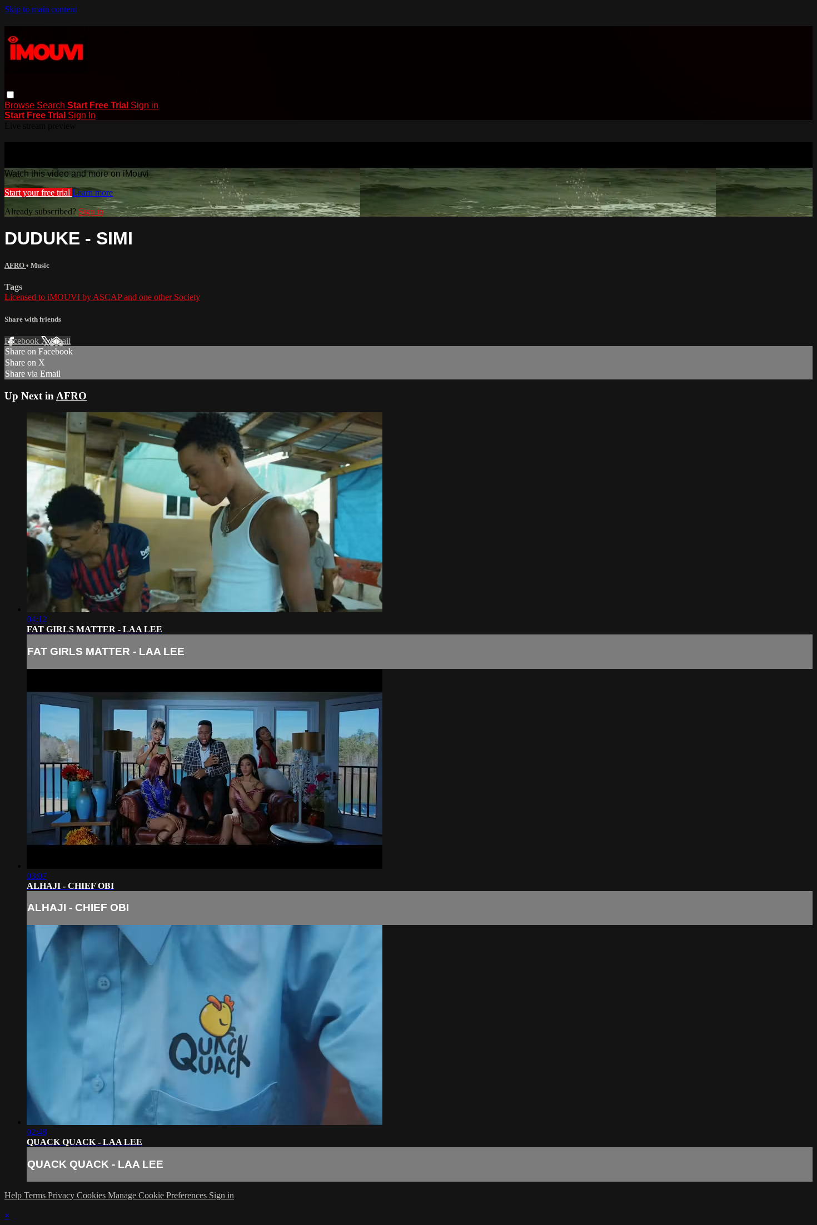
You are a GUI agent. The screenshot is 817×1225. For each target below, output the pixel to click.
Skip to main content (40, 9)
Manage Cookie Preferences (158, 1195)
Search (52, 105)
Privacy (62, 1195)
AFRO (15, 265)
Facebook (22, 341)
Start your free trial (38, 192)
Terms (36, 1195)
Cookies (92, 1195)
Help (14, 1195)
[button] (10, 94)
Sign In (82, 115)
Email (60, 341)
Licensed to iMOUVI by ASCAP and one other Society (102, 297)
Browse (20, 105)
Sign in (144, 105)
